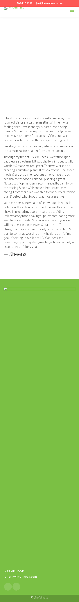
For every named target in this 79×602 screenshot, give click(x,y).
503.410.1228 (14, 571)
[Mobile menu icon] (71, 11)
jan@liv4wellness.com (20, 576)
